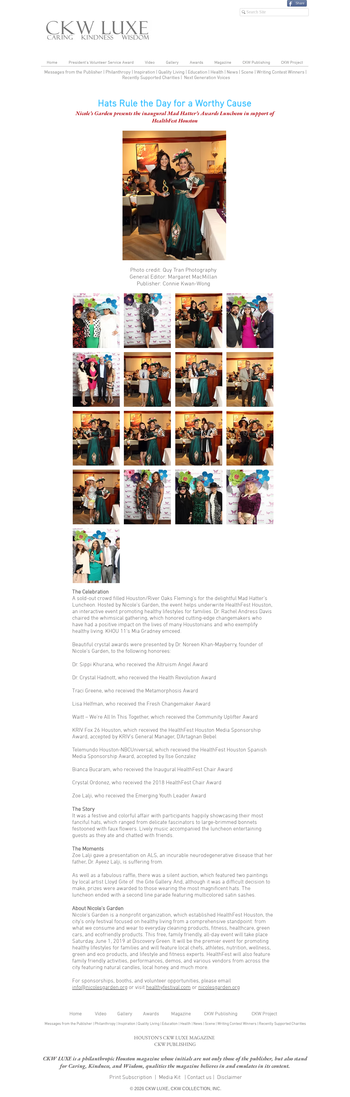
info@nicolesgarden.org (99, 987)
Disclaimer (229, 1077)
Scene (210, 1024)
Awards (151, 1014)
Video (100, 1014)
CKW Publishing (220, 1014)
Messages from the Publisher (73, 72)
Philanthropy (118, 72)
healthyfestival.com (168, 987)
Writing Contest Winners (280, 72)
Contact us (199, 1077)
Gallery (124, 1014)
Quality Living (172, 72)
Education (198, 72)
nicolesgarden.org (219, 987)
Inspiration (145, 72)
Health (217, 72)
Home (75, 1014)
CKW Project (264, 1014)
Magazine (181, 1014)
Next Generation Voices (207, 78)
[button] (174, 195)
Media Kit (170, 1077)
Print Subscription (130, 1077)
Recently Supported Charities (151, 78)
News (232, 72)
